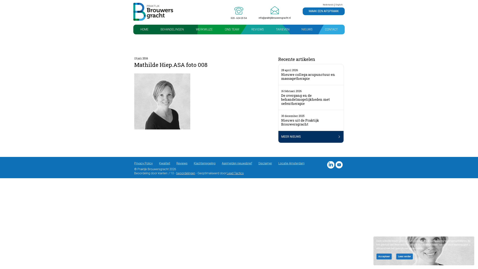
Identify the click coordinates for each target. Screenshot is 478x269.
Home (144, 29)
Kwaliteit (164, 163)
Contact (331, 29)
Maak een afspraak (324, 11)
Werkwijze (204, 29)
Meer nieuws (291, 136)
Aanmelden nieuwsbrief (237, 163)
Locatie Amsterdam (291, 163)
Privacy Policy (143, 163)
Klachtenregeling (204, 163)
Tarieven (282, 29)
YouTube (339, 165)
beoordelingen (185, 173)
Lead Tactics (235, 173)
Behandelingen (172, 29)
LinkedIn (330, 165)
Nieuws (307, 29)
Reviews (257, 29)
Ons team (232, 29)
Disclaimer (265, 163)
